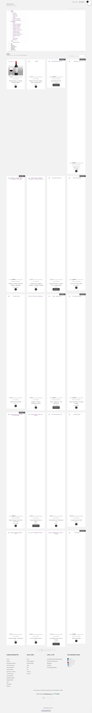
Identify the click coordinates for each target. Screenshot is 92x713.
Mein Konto (13, 49)
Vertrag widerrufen (46, 710)
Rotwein (14, 13)
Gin (27, 669)
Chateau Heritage (16, 25)
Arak (12, 40)
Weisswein (15, 16)
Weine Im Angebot (30, 661)
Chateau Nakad (16, 32)
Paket (14, 17)
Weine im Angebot (17, 20)
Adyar (8, 659)
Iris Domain (15, 38)
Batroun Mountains (17, 24)
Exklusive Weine (16, 18)
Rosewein (15, 14)
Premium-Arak (16, 42)
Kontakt (29, 673)
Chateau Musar (16, 31)
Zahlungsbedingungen (52, 667)
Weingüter (13, 21)
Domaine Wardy (16, 35)
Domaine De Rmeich (17, 34)
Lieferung (49, 665)
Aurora (8, 661)
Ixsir (14, 36)
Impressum (49, 663)
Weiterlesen (56, 85)
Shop (12, 11)
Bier (28, 667)
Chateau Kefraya (16, 27)
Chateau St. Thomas (17, 29)
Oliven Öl (29, 671)
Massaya (15, 39)
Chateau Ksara (16, 28)
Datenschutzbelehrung (52, 661)
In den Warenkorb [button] (15, 86)
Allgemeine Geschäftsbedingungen (54, 659)
